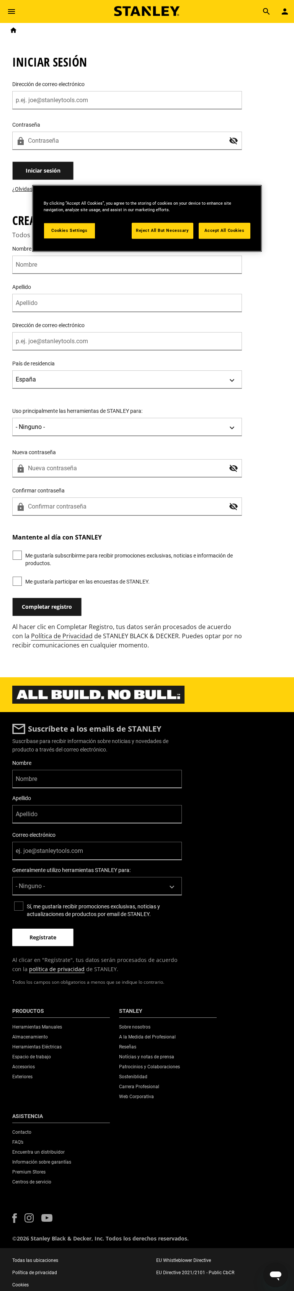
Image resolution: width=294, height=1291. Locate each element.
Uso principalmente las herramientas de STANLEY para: (77, 411)
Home (13, 30)
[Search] (266, 11)
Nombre (21, 763)
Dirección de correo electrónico (48, 84)
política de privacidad (57, 969)
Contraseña (26, 125)
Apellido (21, 287)
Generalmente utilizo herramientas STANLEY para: (71, 870)
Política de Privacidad (62, 636)
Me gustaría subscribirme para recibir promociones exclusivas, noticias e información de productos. (129, 559)
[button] (233, 140)
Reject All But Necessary (162, 230)
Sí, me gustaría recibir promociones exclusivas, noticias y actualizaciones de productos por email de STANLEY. (93, 910)
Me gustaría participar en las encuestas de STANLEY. (87, 582)
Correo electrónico (34, 835)
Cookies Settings (69, 230)
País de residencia (33, 363)
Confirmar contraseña (38, 490)
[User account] (285, 11)
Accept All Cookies (224, 230)
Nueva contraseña (34, 452)
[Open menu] (11, 11)
